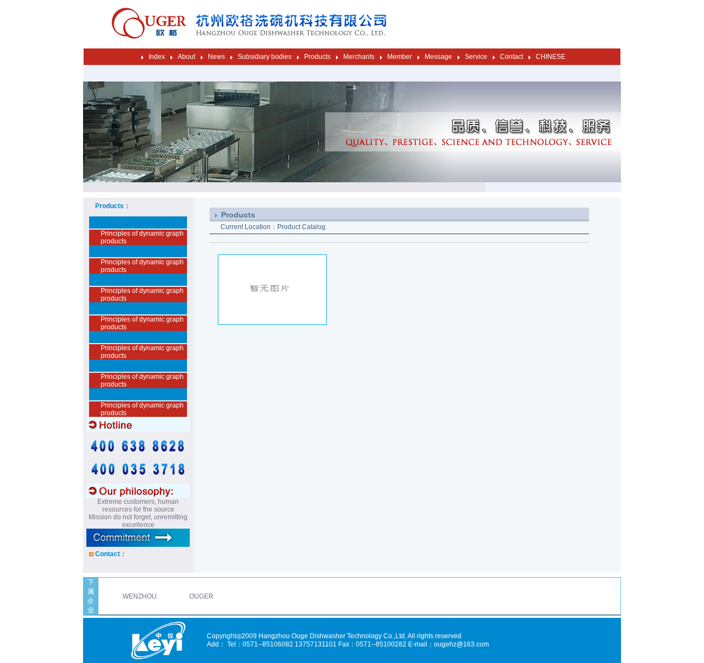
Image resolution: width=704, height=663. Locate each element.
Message (438, 57)
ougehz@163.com (461, 644)
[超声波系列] (272, 323)
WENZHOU (140, 596)
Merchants (359, 57)
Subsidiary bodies (265, 57)
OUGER (201, 596)
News (216, 57)
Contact (511, 57)
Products (317, 57)
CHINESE (550, 57)
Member (399, 57)
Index (156, 57)
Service (476, 57)
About (186, 57)
